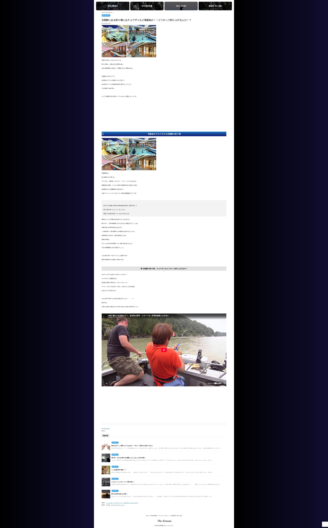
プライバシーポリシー (164, 515)
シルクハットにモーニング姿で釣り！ (123, 482)
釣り (104, 430)
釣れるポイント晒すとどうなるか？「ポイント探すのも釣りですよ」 (132, 445)
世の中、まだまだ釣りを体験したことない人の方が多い (128, 458)
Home (147, 515)
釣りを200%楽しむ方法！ (119, 494)
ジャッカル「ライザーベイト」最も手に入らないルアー (122, 503)
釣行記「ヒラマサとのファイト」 (116, 505)
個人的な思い (106, 428)
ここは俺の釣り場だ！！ (119, 470)
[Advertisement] (114, 114)
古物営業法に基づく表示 (176, 515)
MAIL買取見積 (154, 515)
